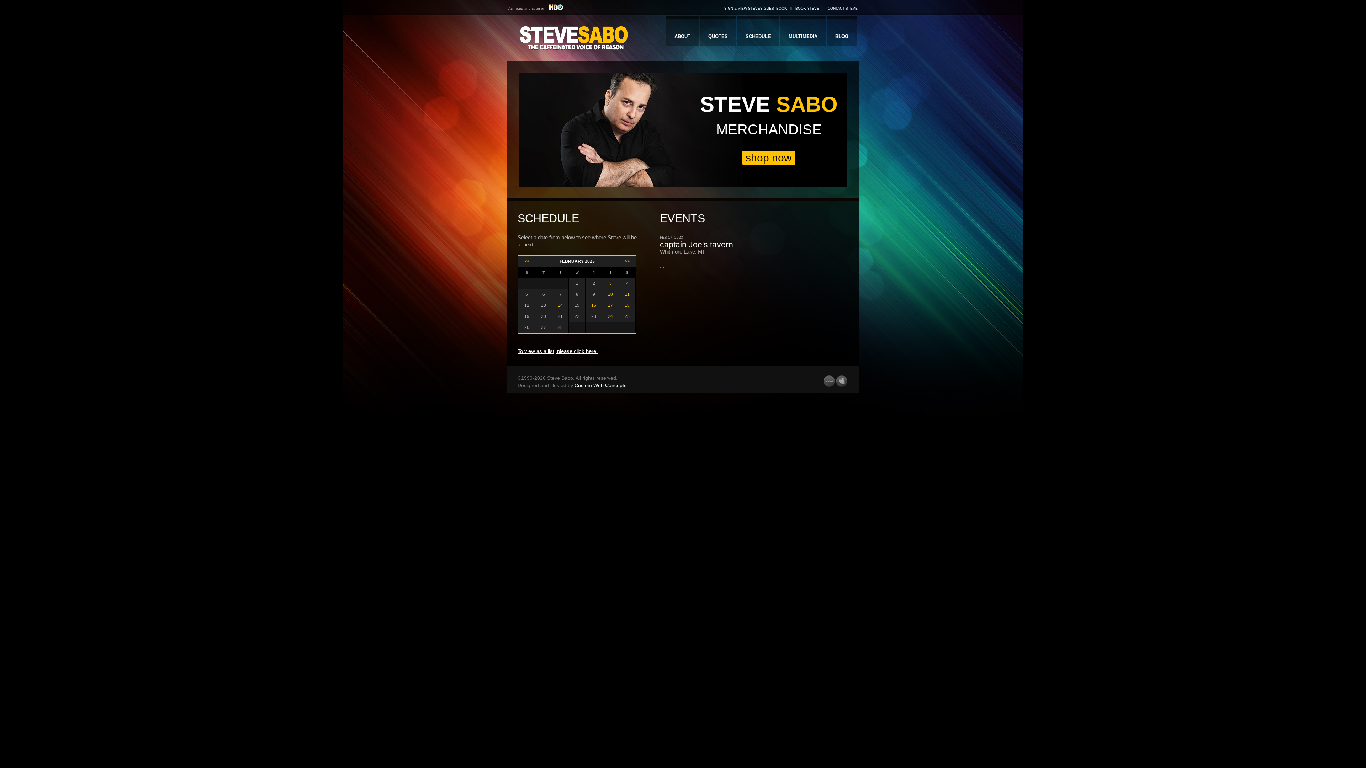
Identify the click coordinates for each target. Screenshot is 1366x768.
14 (560, 305)
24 (610, 316)
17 (610, 305)
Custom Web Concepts (600, 385)
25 (627, 316)
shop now (769, 158)
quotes (718, 36)
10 (610, 294)
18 (627, 305)
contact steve (843, 8)
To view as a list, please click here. (558, 351)
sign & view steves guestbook (755, 8)
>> (627, 261)
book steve (807, 8)
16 (593, 305)
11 (627, 294)
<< (526, 261)
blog (841, 36)
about (682, 36)
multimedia (803, 36)
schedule (758, 36)
